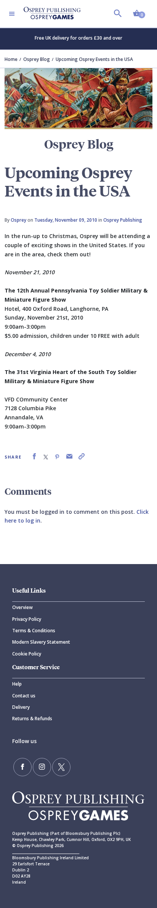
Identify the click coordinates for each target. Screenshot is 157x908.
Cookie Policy (26, 654)
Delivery (21, 707)
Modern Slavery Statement (41, 642)
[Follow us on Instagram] (42, 767)
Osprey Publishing (122, 220)
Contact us (23, 695)
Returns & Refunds (32, 718)
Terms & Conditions (33, 630)
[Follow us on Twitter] (61, 767)
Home (11, 59)
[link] (34, 456)
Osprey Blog (36, 59)
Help (17, 684)
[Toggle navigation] (12, 14)
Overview (22, 607)
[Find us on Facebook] (22, 767)
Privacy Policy (26, 619)
